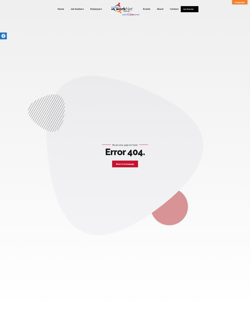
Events (146, 9)
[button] (3, 36)
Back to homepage (125, 164)
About (160, 9)
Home (61, 9)
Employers (96, 9)
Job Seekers (77, 9)
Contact (174, 9)
